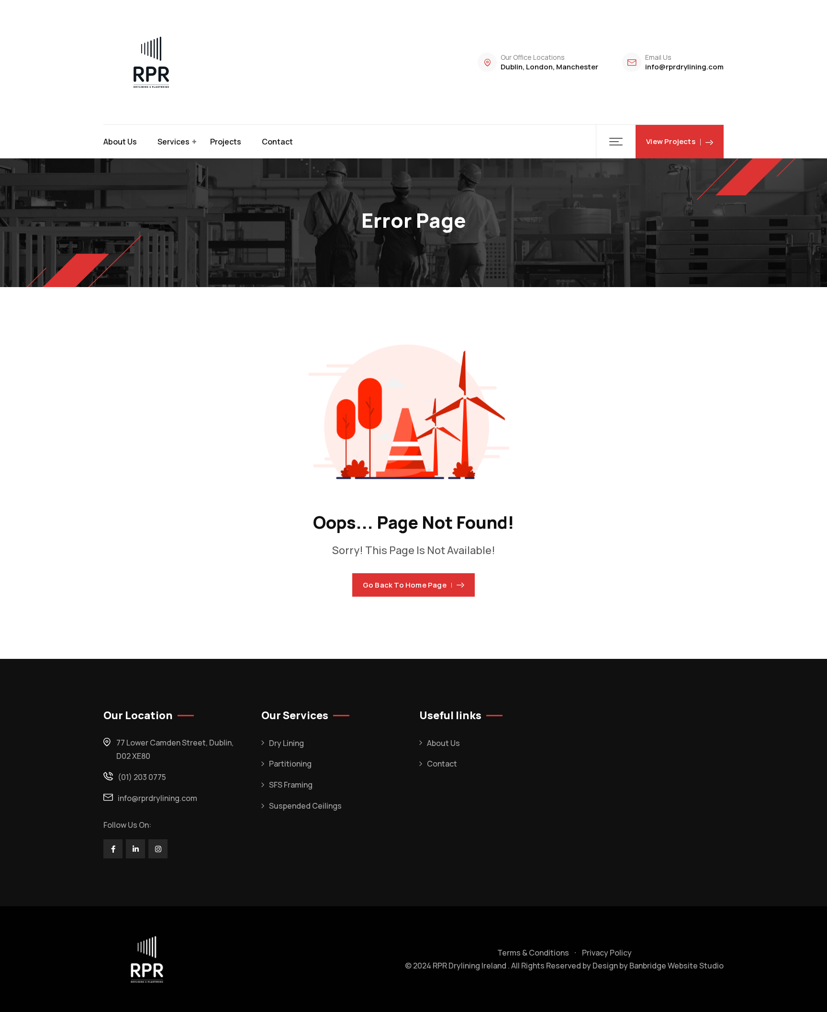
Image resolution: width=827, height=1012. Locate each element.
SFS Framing (291, 784)
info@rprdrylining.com (684, 67)
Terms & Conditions (533, 952)
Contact (277, 141)
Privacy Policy (607, 952)
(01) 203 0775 (142, 777)
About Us (120, 141)
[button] (616, 141)
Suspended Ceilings (305, 806)
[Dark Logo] (151, 62)
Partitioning (290, 763)
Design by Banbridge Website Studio (658, 965)
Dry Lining (286, 743)
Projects (225, 141)
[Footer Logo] (146, 959)
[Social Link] (113, 848)
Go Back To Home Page (405, 585)
